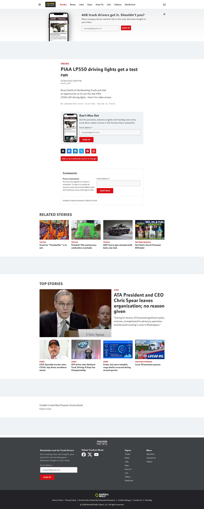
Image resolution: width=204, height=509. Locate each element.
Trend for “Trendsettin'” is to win (53, 246)
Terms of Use (57, 500)
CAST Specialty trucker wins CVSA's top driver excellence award (53, 367)
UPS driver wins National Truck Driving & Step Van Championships (83, 367)
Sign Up (126, 28)
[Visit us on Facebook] (84, 454)
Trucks (65, 63)
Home (116, 290)
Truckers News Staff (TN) (71, 80)
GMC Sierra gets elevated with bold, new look (117, 246)
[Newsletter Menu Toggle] (164, 4)
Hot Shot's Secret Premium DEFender (148, 246)
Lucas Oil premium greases (148, 364)
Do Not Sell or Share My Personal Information (97, 500)
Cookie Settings (124, 500)
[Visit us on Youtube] (96, 454)
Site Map (148, 500)
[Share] (69, 151)
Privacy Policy (70, 500)
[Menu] (39, 4)
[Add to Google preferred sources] (93, 151)
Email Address (86, 127)
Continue (105, 190)
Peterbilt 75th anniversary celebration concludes (83, 246)
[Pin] (87, 151)
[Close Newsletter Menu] (164, 14)
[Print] (63, 151)
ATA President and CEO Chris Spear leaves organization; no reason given (139, 303)
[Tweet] (81, 151)
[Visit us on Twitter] (90, 454)
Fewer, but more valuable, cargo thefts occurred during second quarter (117, 367)
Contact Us (137, 500)
